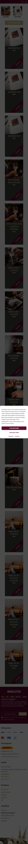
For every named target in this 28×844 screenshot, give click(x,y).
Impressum (17, 436)
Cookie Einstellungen (14, 432)
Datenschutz (11, 436)
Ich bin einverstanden (14, 428)
